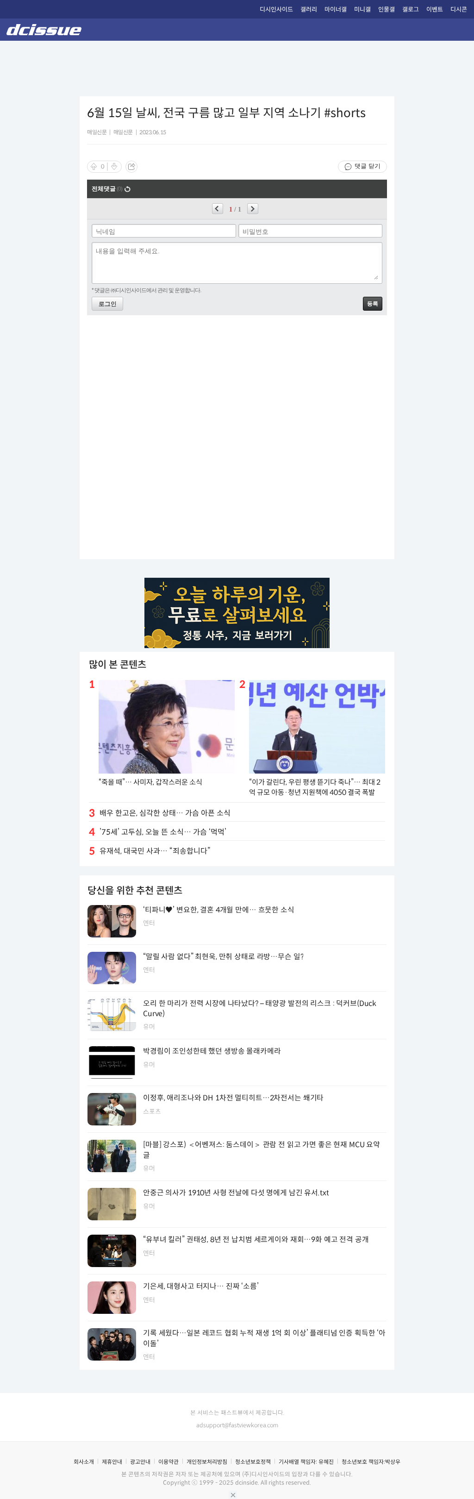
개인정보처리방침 (207, 1461)
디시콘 (458, 9)
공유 (131, 167)
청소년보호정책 (253, 1461)
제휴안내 (112, 1461)
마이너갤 (335, 9)
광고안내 (140, 1461)
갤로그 (410, 9)
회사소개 (84, 1461)
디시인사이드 (276, 9)
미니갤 (362, 9)
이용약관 (168, 1461)
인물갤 (386, 9)
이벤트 (434, 9)
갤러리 (308, 9)
